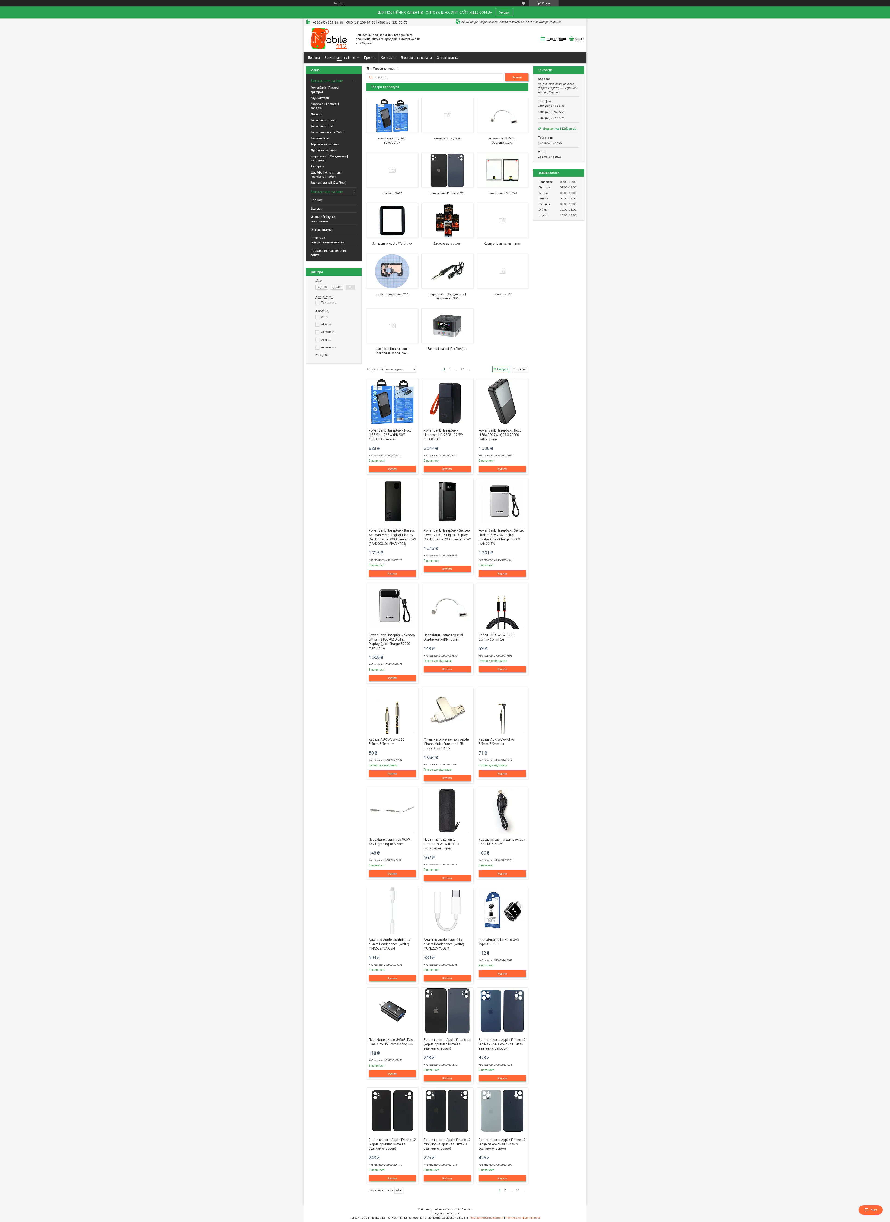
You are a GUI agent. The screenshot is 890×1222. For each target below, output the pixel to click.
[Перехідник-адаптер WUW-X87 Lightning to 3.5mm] (392, 810)
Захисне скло (320, 138)
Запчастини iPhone (324, 120)
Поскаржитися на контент (486, 1217)
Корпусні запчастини (325, 144)
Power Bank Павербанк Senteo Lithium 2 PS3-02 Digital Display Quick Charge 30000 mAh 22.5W (392, 641)
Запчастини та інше (340, 57)
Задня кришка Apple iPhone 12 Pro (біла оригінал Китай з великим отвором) (502, 1144)
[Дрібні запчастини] (392, 271)
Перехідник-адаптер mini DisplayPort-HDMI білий (443, 637)
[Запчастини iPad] (502, 170)
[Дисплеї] (392, 170)
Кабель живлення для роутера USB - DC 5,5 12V (502, 841)
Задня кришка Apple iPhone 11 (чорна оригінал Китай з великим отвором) (447, 1044)
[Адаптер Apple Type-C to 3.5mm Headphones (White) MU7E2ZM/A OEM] (447, 910)
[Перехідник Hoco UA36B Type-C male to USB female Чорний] (392, 1011)
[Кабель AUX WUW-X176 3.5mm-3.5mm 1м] (502, 710)
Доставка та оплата (416, 57)
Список (521, 369)
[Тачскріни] (502, 271)
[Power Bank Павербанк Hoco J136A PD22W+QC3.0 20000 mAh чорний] (502, 401)
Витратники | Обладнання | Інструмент (329, 158)
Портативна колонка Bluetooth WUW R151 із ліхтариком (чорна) (441, 843)
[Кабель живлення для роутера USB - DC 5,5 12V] (502, 810)
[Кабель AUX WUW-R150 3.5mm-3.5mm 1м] (502, 606)
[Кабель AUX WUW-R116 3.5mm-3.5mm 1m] (392, 710)
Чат (874, 1210)
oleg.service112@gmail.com (560, 128)
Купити (392, 469)
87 (462, 369)
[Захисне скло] (447, 220)
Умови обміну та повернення (323, 219)
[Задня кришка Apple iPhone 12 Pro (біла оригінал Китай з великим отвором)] (502, 1111)
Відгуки (316, 208)
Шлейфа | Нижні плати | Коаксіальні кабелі (327, 174)
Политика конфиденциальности (327, 240)
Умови (504, 12)
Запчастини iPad (322, 126)
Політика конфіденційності (523, 1217)
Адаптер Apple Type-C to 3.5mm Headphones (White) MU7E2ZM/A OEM (444, 943)
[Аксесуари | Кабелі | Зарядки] (502, 115)
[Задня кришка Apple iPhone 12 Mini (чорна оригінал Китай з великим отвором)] (447, 1111)
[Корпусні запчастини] (502, 220)
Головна (314, 57)
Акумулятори (320, 98)
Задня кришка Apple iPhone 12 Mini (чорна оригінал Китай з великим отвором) (447, 1144)
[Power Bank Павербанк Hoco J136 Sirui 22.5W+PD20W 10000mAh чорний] (392, 401)
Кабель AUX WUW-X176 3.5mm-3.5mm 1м (496, 741)
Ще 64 (324, 355)
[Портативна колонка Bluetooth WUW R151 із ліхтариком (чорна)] (447, 810)
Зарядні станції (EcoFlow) (328, 182)
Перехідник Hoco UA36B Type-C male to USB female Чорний (392, 1041)
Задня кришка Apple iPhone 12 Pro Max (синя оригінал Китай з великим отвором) (502, 1044)
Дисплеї (316, 114)
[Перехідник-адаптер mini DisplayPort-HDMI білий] (447, 606)
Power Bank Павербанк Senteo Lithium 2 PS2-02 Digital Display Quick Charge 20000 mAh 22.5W (502, 537)
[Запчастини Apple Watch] (392, 220)
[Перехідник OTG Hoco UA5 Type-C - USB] (502, 910)
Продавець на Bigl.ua (445, 1213)
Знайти (517, 77)
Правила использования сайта (329, 252)
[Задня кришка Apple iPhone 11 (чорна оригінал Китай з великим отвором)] (447, 1011)
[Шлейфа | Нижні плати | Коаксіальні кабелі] (392, 325)
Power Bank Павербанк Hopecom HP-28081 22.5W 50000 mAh (443, 434)
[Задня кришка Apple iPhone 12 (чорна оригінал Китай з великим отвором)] (392, 1111)
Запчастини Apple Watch (327, 132)
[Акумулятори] (447, 115)
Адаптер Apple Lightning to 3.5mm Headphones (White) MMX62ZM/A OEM (390, 943)
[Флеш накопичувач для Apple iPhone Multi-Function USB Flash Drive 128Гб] (447, 710)
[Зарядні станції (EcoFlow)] (447, 325)
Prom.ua (467, 1209)
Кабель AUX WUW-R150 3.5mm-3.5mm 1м (496, 637)
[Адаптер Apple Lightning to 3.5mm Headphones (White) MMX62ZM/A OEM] (392, 910)
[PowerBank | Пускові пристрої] (392, 115)
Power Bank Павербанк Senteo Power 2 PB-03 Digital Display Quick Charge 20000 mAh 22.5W (447, 534)
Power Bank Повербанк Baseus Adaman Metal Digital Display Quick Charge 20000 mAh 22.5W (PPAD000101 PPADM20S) (392, 537)
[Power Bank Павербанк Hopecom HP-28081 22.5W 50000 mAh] (447, 401)
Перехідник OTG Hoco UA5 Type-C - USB (499, 941)
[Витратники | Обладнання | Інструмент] (447, 271)
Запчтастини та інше (327, 80)
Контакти (388, 57)
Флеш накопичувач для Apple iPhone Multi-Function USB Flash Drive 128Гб (446, 743)
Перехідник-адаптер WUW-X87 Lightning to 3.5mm (390, 841)
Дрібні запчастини (323, 150)
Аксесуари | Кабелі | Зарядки (325, 106)
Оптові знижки (448, 57)
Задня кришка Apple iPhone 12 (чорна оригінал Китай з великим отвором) (392, 1144)
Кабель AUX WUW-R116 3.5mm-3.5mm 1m (386, 741)
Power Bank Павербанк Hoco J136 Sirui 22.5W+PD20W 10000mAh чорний (390, 434)
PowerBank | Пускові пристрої (325, 89)
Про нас (370, 57)
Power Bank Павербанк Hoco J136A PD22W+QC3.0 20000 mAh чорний (500, 434)
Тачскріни (317, 166)
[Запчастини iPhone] (447, 170)
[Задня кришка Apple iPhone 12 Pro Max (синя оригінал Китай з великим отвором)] (502, 1011)
